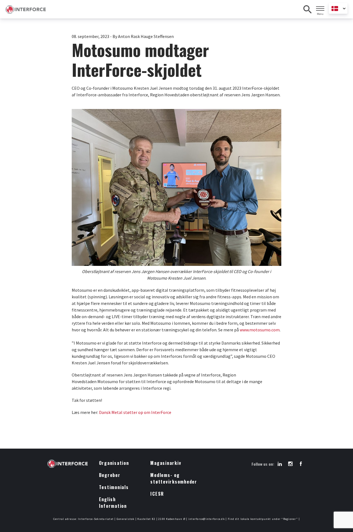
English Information (113, 502)
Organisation (114, 463)
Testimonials (114, 487)
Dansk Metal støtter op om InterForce (135, 412)
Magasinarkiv (165, 463)
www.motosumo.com (260, 329)
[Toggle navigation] (320, 8)
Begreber (110, 475)
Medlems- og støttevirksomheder (173, 478)
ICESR (157, 493)
